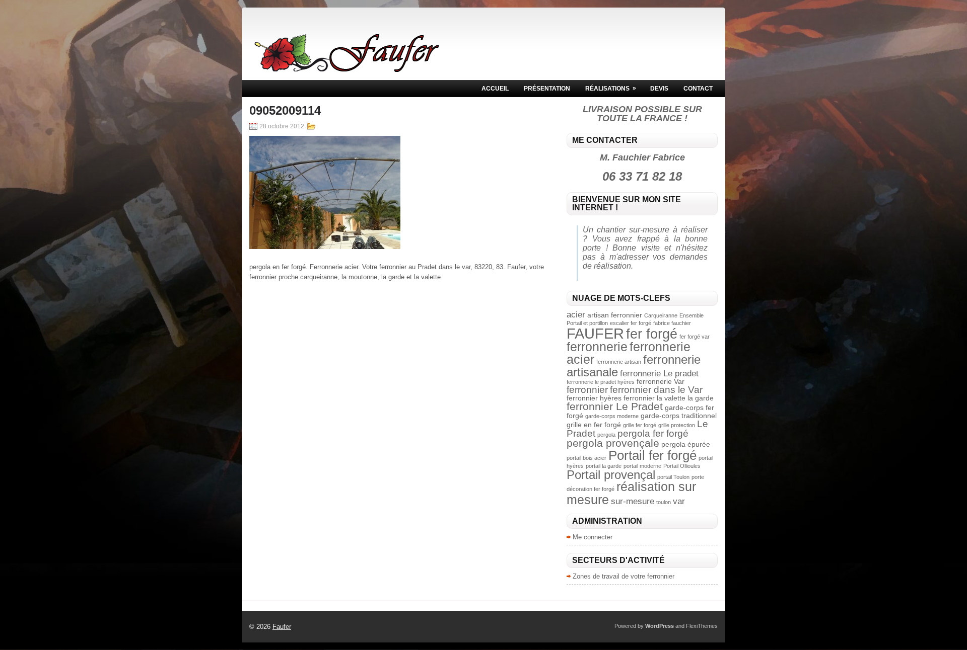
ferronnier (587, 389)
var (679, 501)
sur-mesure (632, 501)
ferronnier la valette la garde (669, 398)
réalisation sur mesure (631, 492)
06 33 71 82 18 (642, 176)
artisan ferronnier (614, 315)
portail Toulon (673, 477)
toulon (663, 502)
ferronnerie (597, 347)
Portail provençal (611, 474)
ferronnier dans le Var (656, 389)
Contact (698, 88)
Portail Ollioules (682, 466)
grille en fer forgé (594, 425)
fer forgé (651, 334)
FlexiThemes (702, 626)
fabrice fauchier (672, 323)
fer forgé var (694, 337)
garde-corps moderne (612, 416)
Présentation (547, 88)
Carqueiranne (660, 315)
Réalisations (610, 88)
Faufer (281, 626)
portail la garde (603, 466)
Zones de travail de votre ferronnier (623, 576)
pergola (606, 435)
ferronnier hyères (594, 398)
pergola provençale (613, 443)
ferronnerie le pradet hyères (601, 382)
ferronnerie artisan (618, 362)
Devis (659, 88)
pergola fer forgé (652, 433)
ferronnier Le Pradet (615, 406)
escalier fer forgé (630, 323)
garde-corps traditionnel (679, 416)
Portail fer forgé (652, 455)
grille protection (676, 425)
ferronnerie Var (660, 381)
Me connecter (592, 537)
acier (576, 314)
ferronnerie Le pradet (659, 373)
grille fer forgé (639, 425)
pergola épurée (685, 444)
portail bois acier (586, 458)
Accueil (495, 88)
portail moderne (642, 466)
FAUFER (595, 333)
